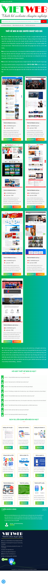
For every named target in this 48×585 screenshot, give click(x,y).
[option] (24, 520)
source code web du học (28, 348)
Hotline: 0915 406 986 (7, 1)
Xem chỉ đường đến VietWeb (9, 556)
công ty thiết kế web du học (21, 350)
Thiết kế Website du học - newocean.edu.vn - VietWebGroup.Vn (9, 258)
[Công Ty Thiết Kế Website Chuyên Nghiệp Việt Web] (24, 11)
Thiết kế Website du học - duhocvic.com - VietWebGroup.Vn (12, 123)
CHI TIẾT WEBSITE (7, 139)
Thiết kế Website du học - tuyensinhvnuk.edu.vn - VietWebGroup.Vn (33, 123)
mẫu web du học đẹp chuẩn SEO (36, 357)
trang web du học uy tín (30, 352)
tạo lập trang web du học (18, 354)
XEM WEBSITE (16, 139)
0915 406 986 (32, 64)
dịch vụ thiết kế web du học (17, 352)
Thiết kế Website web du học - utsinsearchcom (11, 325)
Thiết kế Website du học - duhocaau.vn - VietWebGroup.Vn (11, 190)
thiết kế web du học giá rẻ (24, 359)
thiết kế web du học (17, 348)
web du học (9, 354)
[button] (24, 377)
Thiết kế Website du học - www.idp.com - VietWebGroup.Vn (35, 258)
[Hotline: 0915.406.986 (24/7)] (3, 581)
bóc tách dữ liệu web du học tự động (18, 357)
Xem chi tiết (8, 447)
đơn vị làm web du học (7, 350)
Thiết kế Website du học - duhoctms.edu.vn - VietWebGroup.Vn (33, 190)
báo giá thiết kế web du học (35, 350)
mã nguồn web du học (40, 348)
